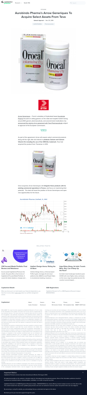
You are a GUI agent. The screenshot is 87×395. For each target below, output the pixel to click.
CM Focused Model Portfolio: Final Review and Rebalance (14, 267)
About (30, 302)
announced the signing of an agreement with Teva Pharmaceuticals (40, 123)
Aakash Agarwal (39, 20)
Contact (77, 302)
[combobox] (77, 3)
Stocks (43, 9)
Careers (42, 302)
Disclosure (43, 305)
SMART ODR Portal (80, 305)
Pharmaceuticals (49, 24)
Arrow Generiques (24, 116)
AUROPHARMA (38, 24)
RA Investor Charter (57, 305)
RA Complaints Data (69, 305)
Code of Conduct (32, 305)
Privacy (65, 302)
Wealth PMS (27, 3)
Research (17, 3)
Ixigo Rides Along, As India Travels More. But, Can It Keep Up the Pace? (72, 268)
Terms (53, 302)
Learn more (18, 293)
